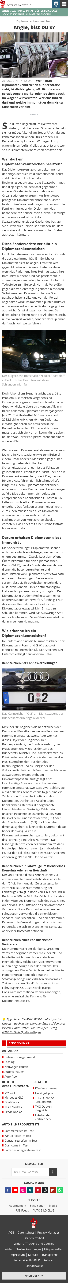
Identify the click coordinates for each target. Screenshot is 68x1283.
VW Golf (10, 1092)
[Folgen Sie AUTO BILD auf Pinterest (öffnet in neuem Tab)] (38, 1190)
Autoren (48, 1260)
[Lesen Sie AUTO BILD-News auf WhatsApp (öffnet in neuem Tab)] (60, 1190)
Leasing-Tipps (44, 1093)
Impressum (17, 1254)
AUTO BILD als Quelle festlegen (21, 1032)
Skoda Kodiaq (13, 1112)
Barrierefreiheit (34, 1238)
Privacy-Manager (48, 1232)
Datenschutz (25, 1232)
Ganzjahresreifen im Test (21, 1140)
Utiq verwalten (53, 1249)
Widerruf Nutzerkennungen (23, 1249)
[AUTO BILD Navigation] (64, 4)
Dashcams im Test (16, 1145)
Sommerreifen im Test (19, 1131)
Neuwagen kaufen (16, 1067)
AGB (11, 1232)
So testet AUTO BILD (27, 1260)
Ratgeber (12, 5)
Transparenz (50, 1254)
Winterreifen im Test (18, 1135)
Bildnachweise (34, 1266)
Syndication (37, 1205)
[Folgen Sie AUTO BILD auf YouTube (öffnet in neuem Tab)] (15, 1190)
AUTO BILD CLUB (43, 1210)
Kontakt (33, 1254)
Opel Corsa (12, 1102)
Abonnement (17, 1205)
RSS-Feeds (22, 1210)
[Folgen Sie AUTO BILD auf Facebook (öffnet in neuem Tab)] (8, 1190)
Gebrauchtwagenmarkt (20, 1057)
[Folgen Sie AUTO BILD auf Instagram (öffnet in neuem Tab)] (23, 1190)
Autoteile (25, 5)
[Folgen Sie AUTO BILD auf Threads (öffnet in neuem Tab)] (45, 1190)
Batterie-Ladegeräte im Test (23, 1150)
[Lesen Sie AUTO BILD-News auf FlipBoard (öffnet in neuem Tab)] (53, 1190)
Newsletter (34, 1164)
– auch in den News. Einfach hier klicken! (29, 12)
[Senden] (53, 1172)
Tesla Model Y (13, 1107)
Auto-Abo (11, 1076)
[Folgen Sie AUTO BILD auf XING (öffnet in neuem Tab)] (30, 1190)
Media (53, 1205)
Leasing (9, 1062)
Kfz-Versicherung (46, 1088)
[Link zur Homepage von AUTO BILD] (2, 4)
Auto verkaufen (15, 1071)
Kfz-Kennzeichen (29, 213)
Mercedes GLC (14, 1097)
